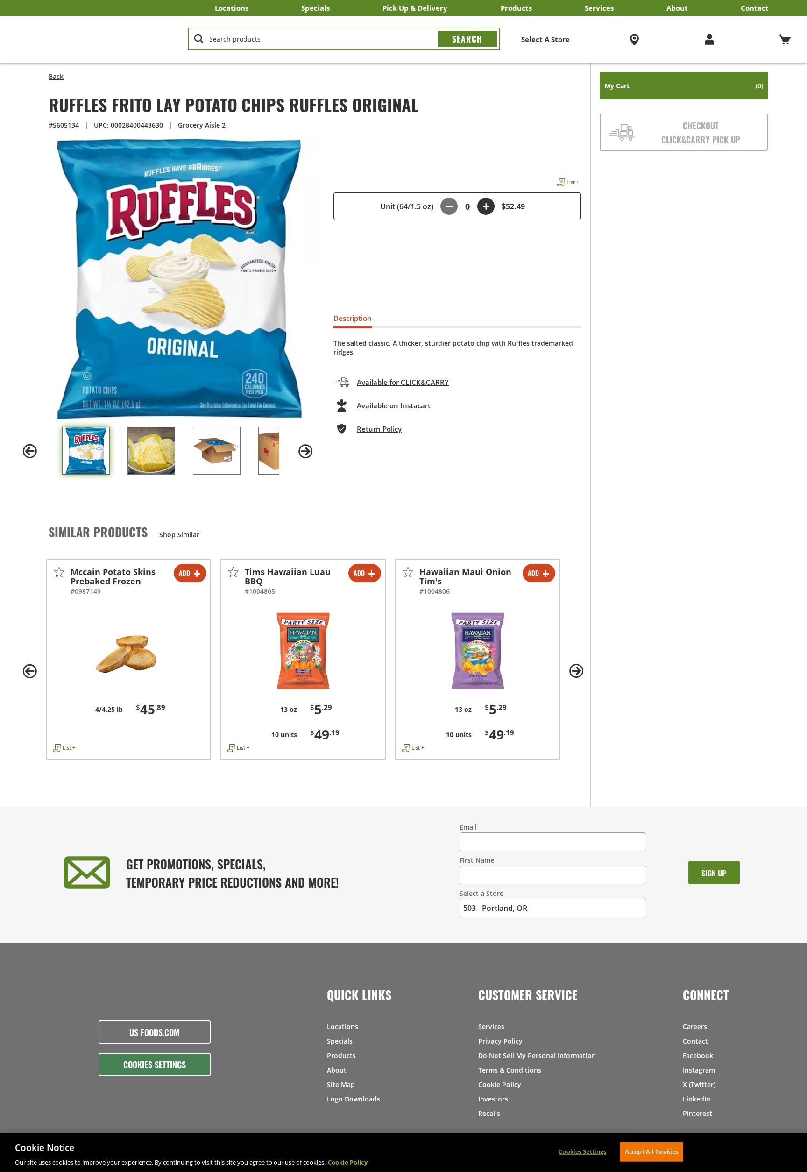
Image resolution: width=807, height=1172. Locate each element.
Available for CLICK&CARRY (403, 382)
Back (56, 76)
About (677, 8)
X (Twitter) (699, 1084)
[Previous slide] (30, 451)
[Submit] (467, 39)
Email (468, 827)
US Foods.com (154, 1032)
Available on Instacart (394, 405)
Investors (493, 1098)
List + (572, 181)
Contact (755, 8)
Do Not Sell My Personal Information (537, 1055)
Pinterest (697, 1113)
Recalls (489, 1113)
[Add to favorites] (59, 572)
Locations (231, 8)
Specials (315, 8)
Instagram (699, 1069)
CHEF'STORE (89, 39)
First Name (477, 860)
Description (352, 318)
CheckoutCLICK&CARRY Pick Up (700, 132)
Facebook (698, 1055)
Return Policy (379, 428)
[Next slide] (305, 451)
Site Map (341, 1084)
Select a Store (481, 893)
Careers (695, 1026)
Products (516, 8)
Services (599, 8)
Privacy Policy (500, 1041)
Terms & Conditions (509, 1069)
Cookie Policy (499, 1084)
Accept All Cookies (651, 1151)
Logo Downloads (353, 1098)
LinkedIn (696, 1098)
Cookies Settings (154, 1064)
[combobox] (344, 39)
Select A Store (545, 39)
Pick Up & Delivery (414, 8)
